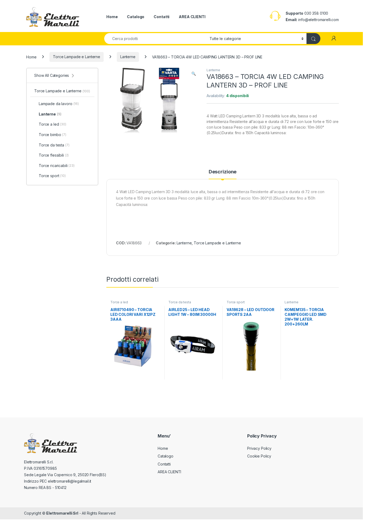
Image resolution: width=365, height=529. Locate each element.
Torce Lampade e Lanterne (76, 56)
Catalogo (135, 16)
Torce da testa (179, 302)
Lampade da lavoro (59, 103)
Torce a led (119, 302)
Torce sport (235, 302)
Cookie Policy (259, 456)
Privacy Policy (259, 448)
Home (112, 16)
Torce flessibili (54, 155)
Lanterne (127, 56)
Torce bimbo (52, 134)
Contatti (161, 16)
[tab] (222, 174)
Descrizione (222, 171)
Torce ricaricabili (57, 165)
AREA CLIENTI (192, 16)
